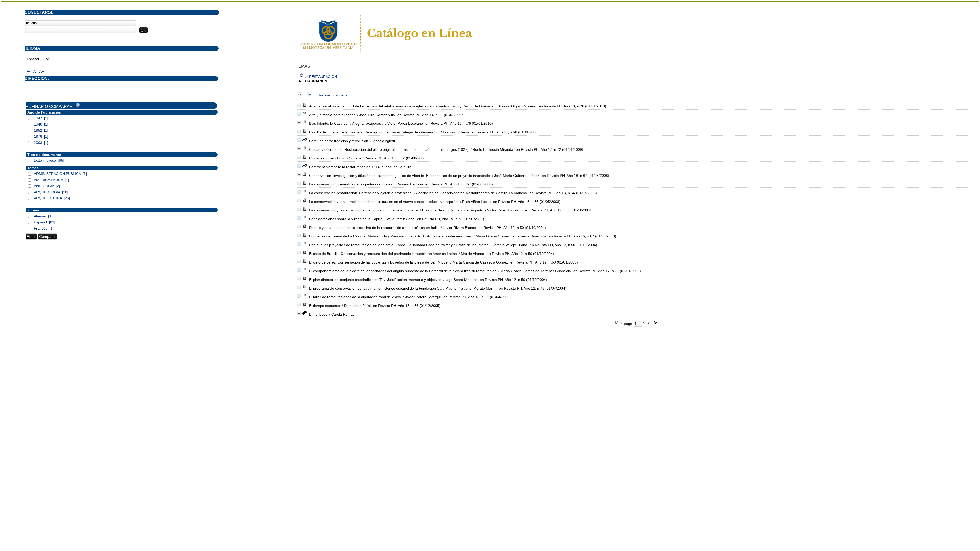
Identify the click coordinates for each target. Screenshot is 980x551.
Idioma (33, 210)
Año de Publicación (44, 112)
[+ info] (299, 105)
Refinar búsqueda (333, 95)
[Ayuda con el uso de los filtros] (77, 105)
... (28, 149)
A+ (41, 71)
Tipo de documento (44, 155)
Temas (33, 168)
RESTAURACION (323, 76)
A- (28, 71)
